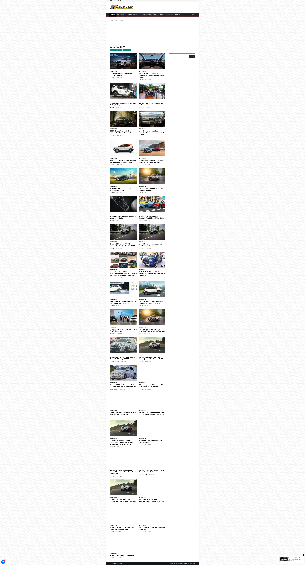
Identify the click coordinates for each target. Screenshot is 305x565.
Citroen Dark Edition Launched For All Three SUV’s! (151, 104)
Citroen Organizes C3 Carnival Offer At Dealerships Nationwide (151, 386)
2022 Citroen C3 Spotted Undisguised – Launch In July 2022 (151, 500)
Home (111, 20)
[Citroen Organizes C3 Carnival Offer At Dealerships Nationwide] (152, 373)
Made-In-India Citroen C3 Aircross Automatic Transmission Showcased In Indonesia (152, 273)
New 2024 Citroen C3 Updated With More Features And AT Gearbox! (123, 161)
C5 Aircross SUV (127, 50)
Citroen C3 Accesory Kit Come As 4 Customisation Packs (151, 471)
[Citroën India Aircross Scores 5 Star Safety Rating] (123, 91)
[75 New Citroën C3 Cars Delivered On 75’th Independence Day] (123, 400)
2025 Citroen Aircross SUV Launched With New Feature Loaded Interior (152, 75)
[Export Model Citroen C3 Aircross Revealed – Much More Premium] (152, 148)
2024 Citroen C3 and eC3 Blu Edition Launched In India (152, 189)
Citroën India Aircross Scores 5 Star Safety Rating (123, 104)
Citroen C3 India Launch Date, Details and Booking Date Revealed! (123, 500)
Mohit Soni (112, 77)
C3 (118, 50)
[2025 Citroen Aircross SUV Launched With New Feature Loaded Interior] (152, 61)
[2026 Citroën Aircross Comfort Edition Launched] (123, 61)
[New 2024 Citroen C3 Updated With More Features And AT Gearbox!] (123, 148)
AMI (111, 50)
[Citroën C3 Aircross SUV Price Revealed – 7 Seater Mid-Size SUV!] (123, 232)
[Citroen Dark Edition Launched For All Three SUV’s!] (152, 91)
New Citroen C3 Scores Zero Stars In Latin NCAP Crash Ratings (123, 302)
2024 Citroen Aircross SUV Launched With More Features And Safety (151, 133)
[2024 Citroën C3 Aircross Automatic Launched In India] (123, 204)
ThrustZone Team (143, 277)
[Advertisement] (166, 7)
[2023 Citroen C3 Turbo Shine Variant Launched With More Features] (152, 289)
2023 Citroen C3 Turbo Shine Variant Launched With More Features (152, 302)
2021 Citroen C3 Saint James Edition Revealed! (152, 528)
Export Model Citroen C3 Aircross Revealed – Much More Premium (151, 161)
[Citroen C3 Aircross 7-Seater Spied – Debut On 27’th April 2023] (123, 345)
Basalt (115, 50)
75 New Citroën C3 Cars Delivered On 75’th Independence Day (123, 413)
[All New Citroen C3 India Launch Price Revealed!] (152, 428)
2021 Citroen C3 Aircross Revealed (122, 555)
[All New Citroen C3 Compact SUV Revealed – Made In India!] (123, 515)
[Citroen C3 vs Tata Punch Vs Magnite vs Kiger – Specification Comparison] (152, 400)
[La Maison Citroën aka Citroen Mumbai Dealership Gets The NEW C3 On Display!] (123, 458)
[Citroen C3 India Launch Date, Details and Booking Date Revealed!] (123, 487)
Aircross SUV (113, 71)
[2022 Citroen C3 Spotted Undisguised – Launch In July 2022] (152, 487)
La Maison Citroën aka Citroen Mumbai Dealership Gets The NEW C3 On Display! (123, 472)
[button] (193, 15)
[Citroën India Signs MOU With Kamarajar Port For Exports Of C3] (152, 345)
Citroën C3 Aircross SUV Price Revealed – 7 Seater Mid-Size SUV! (122, 245)
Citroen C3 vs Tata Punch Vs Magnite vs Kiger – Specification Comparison (152, 413)
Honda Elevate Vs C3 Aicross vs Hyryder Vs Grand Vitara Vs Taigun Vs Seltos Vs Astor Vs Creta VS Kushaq (123, 273)
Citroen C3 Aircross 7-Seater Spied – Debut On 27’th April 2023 (123, 358)
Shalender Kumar (114, 277)
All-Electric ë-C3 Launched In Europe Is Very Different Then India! (151, 217)
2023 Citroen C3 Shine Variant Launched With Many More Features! (152, 330)
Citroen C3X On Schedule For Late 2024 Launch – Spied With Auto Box (123, 386)
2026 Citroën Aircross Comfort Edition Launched (121, 74)
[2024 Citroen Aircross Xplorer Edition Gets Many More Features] (123, 119)
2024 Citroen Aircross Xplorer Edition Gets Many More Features (122, 132)
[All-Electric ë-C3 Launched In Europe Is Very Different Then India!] (152, 204)
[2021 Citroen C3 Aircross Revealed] (123, 543)
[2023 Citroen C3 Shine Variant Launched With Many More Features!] (152, 317)
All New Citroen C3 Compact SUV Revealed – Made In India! (122, 528)
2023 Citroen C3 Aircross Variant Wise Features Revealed (150, 245)
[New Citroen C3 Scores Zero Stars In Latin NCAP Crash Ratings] (123, 289)
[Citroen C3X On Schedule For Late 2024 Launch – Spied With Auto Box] (123, 373)
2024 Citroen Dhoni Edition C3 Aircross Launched (121, 189)
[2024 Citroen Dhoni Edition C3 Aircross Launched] (123, 176)
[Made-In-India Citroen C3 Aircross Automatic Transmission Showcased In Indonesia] (152, 260)
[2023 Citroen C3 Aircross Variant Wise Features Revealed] (152, 232)
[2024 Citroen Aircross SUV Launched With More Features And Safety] (152, 119)
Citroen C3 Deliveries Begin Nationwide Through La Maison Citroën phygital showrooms (121, 442)
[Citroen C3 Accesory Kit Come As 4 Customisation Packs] (152, 458)
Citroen (115, 20)
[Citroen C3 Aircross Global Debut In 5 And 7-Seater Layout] (123, 317)
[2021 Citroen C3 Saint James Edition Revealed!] (152, 515)
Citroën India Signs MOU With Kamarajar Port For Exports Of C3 (151, 358)
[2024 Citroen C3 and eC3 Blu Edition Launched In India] (152, 176)
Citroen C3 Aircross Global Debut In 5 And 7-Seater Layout (123, 330)
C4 (121, 50)
